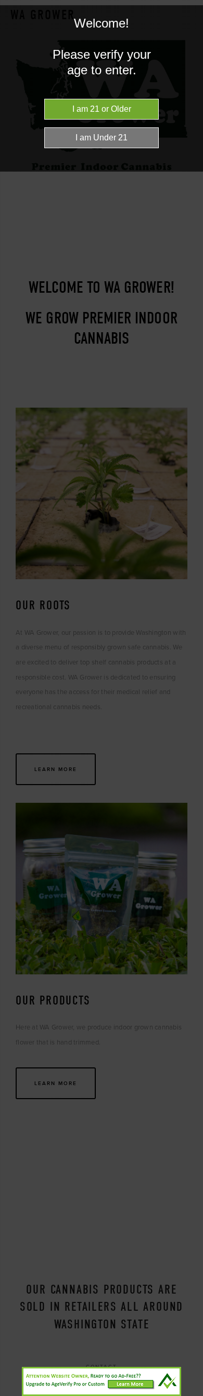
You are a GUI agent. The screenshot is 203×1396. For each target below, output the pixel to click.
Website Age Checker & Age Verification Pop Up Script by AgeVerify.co (190, 1393)
